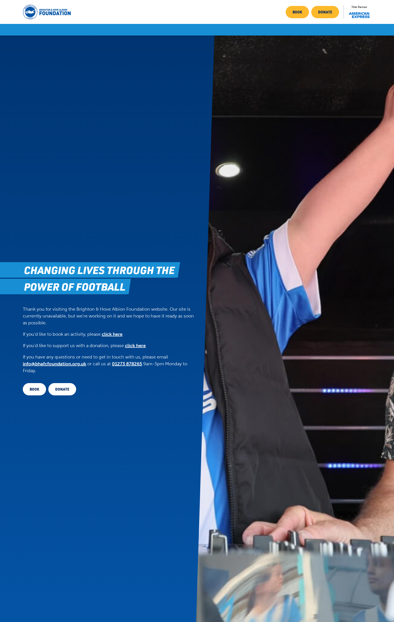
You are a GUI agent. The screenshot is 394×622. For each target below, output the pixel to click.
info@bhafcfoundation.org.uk (54, 363)
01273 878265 (127, 363)
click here (112, 334)
